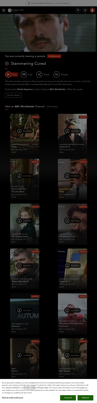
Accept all (68, 398)
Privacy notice (43, 388)
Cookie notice (29, 388)
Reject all (85, 398)
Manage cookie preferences (12, 397)
